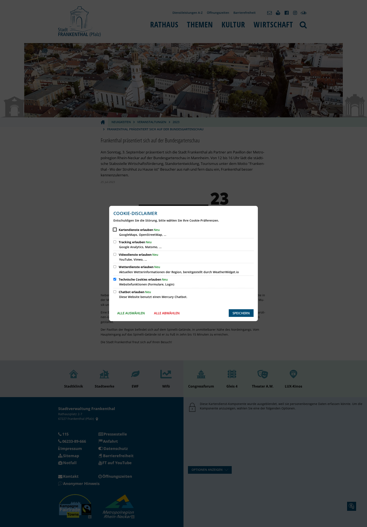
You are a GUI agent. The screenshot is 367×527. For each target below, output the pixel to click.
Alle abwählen (167, 313)
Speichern (241, 313)
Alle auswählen (131, 313)
